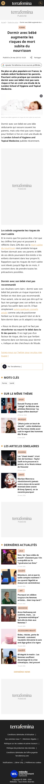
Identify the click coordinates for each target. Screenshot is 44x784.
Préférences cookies (33, 762)
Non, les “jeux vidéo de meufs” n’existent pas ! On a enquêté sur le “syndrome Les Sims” (30, 559)
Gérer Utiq (19, 762)
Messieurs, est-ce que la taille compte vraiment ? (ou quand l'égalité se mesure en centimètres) (29, 579)
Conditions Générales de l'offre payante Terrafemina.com (22, 754)
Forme (4, 383)
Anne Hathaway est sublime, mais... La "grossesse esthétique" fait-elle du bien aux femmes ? (28, 617)
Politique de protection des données (21, 748)
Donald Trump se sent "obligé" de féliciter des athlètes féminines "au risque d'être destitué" (28, 407)
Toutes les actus (13, 22)
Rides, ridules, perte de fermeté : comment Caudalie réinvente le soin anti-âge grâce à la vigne (30, 638)
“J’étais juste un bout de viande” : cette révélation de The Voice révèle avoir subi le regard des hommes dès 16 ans (30, 428)
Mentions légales (29, 739)
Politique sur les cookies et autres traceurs (21, 743)
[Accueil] (22, 3)
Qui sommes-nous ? (13, 739)
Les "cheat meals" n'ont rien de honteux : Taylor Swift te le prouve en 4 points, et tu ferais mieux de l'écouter (29, 461)
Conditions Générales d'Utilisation (21, 734)
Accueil (3, 22)
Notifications (8, 762)
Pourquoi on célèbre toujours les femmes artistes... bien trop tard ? (29, 597)
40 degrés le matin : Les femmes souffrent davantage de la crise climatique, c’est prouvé (29, 658)
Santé (12, 383)
